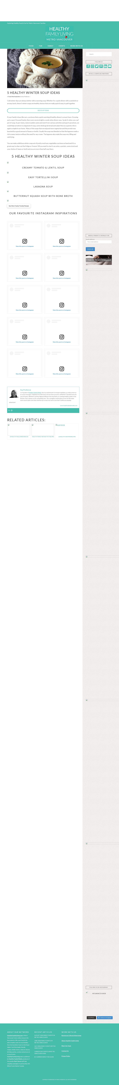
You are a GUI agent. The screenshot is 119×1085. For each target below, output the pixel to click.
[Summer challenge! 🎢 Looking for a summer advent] (109, 1012)
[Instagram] (11, 410)
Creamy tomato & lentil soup (43, 167)
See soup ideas (43, 110)
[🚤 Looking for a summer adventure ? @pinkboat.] (90, 1012)
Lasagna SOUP (43, 186)
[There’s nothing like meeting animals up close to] (99, 1012)
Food (9, 96)
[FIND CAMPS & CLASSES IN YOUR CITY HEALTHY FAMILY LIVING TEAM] (0, 10)
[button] (87, 227)
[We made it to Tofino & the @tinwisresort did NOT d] (90, 1006)
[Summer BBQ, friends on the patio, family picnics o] (90, 1000)
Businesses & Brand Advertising (71, 1035)
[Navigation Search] (89, 46)
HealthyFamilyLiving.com (14, 1035)
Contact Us (65, 1051)
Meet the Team (66, 1046)
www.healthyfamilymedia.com (68, 405)
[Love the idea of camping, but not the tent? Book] (109, 1006)
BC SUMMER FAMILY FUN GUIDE (44, 1057)
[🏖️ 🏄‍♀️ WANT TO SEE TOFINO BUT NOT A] (109, 1000)
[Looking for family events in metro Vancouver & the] (99, 1006)
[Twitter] (9, 410)
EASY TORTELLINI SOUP (43, 177)
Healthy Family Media (35, 392)
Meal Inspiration (16, 96)
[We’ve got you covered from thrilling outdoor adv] (99, 1000)
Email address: (90, 239)
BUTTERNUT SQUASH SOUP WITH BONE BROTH (43, 196)
